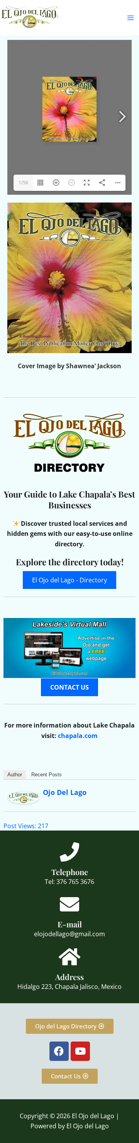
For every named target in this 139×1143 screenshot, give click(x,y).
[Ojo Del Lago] (23, 797)
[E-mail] (69, 904)
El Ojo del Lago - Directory (69, 580)
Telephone (69, 872)
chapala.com (78, 735)
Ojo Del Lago (64, 792)
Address (69, 976)
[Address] (69, 956)
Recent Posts (46, 774)
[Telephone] (69, 852)
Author (14, 774)
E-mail (70, 924)
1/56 (23, 182)
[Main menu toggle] (130, 17)
